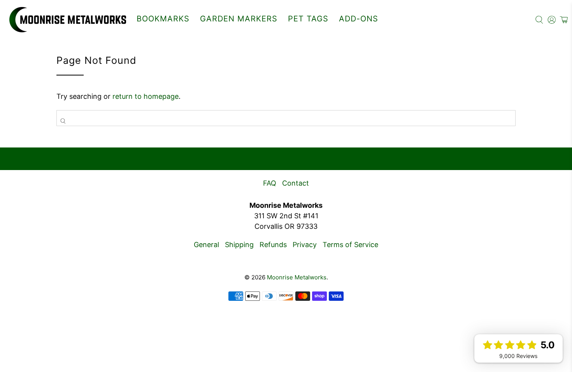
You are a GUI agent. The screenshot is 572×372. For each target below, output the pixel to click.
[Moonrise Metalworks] (67, 19)
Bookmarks (163, 18)
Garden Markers (238, 18)
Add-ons (358, 18)
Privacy (305, 244)
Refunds (273, 244)
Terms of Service (350, 244)
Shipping (239, 244)
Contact (295, 183)
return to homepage (145, 96)
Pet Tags (308, 18)
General (206, 244)
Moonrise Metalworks (296, 277)
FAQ (269, 183)
